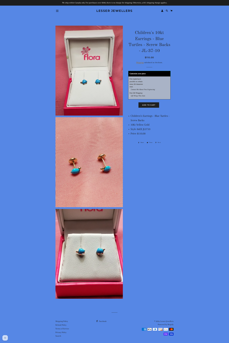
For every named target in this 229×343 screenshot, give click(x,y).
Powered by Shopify (166, 324)
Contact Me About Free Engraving (143, 89)
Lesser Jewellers (114, 11)
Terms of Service (62, 328)
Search (58, 336)
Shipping (140, 62)
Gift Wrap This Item (138, 96)
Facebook (103, 321)
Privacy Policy (60, 332)
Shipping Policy (61, 321)
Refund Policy (60, 325)
